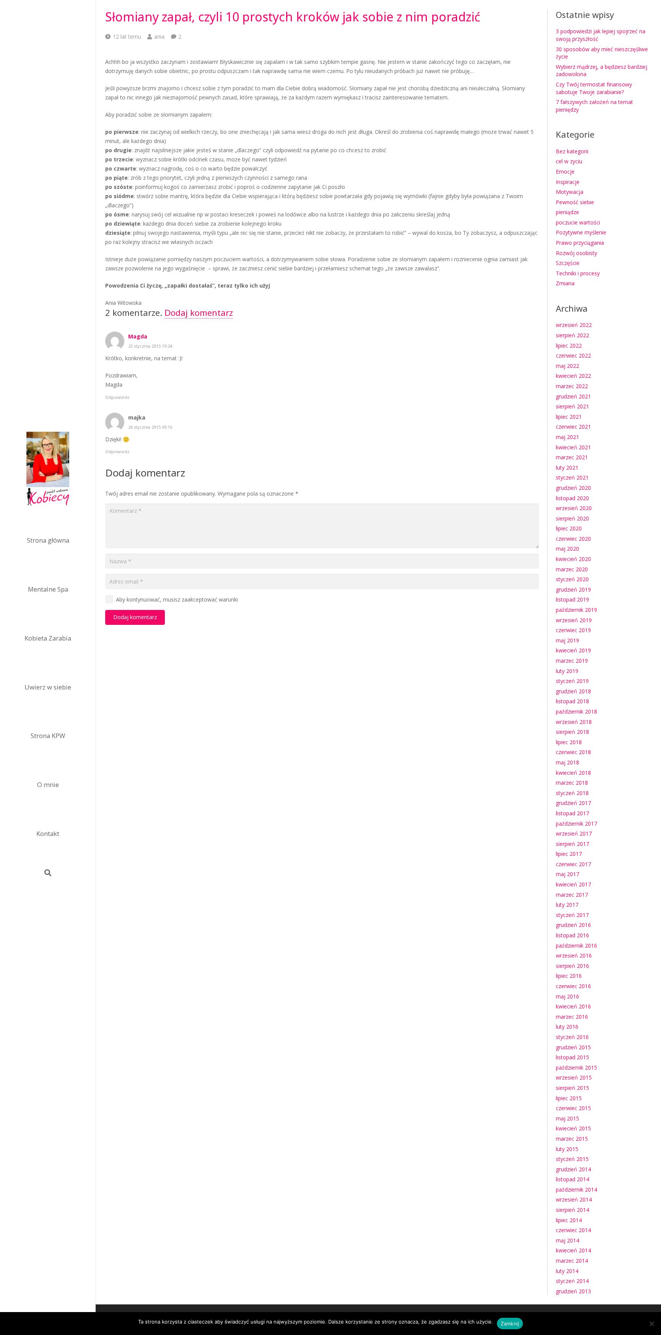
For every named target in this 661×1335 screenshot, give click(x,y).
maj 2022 (567, 365)
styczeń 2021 (572, 477)
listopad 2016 (572, 935)
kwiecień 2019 (573, 650)
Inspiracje (568, 181)
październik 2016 (576, 945)
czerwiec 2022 (573, 355)
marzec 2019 (572, 660)
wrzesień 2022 (574, 324)
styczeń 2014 (572, 1281)
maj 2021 (567, 437)
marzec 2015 (572, 1138)
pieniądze (567, 212)
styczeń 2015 (572, 1159)
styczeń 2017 (572, 915)
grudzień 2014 (573, 1169)
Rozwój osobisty (576, 253)
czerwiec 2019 (573, 630)
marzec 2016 (572, 1016)
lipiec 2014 (569, 1220)
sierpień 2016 (572, 965)
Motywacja (569, 191)
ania (159, 36)
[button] (47, 872)
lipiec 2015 (569, 1098)
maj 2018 (567, 762)
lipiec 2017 (569, 853)
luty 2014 (567, 1271)
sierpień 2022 (572, 335)
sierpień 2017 (572, 843)
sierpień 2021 (572, 406)
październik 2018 (576, 711)
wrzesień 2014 (574, 1199)
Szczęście (568, 263)
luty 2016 (567, 1026)
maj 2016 (567, 996)
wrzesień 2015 (574, 1077)
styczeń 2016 (572, 1037)
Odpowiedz (117, 397)
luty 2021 (567, 467)
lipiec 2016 (569, 975)
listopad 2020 (572, 498)
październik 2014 (576, 1189)
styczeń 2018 (572, 793)
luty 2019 (567, 671)
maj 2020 (567, 548)
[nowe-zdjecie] (47, 470)
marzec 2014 (572, 1260)
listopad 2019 (572, 599)
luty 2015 (567, 1149)
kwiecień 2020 (573, 559)
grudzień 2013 (573, 1291)
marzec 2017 (572, 894)
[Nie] (651, 1323)
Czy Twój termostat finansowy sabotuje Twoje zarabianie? (594, 88)
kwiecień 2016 (573, 1006)
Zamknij (510, 1323)
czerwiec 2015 (573, 1108)
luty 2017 (567, 904)
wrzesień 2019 (574, 620)
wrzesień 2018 (574, 721)
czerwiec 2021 (573, 426)
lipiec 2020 (569, 528)
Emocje (565, 171)
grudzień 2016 (573, 924)
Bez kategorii (572, 151)
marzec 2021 (572, 457)
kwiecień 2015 (573, 1128)
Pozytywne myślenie (581, 232)
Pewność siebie (575, 202)
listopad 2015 (572, 1057)
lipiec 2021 (569, 416)
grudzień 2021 (573, 396)
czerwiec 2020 (573, 538)
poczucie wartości (578, 222)
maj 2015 (567, 1118)
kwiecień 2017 (573, 884)
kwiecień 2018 (573, 772)
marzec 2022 (572, 386)
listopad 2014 (572, 1179)
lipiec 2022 (569, 345)
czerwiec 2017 (573, 864)
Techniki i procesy (578, 273)
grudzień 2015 (573, 1047)
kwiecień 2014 (573, 1250)
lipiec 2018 (569, 742)
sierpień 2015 (572, 1087)
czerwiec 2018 (573, 752)
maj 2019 (567, 640)
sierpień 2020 (572, 518)
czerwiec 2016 (573, 986)
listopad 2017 (572, 813)
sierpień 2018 (572, 731)
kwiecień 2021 (573, 447)
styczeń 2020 (572, 579)
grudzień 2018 (573, 691)
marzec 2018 (572, 782)
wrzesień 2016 (574, 955)
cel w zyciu (569, 161)
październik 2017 (576, 823)
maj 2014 (567, 1240)
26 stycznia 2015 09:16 (150, 427)
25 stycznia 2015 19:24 (150, 346)
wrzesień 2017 (574, 833)
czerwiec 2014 (573, 1230)
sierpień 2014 (572, 1209)
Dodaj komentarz (198, 312)
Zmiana (565, 283)
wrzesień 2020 (574, 508)
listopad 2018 (572, 701)
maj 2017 (567, 874)
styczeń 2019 (572, 681)
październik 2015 (576, 1067)
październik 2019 (576, 609)
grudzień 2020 (573, 487)
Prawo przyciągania (580, 242)
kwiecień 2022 (573, 375)
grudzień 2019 (573, 589)
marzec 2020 (572, 569)
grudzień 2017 (573, 803)
